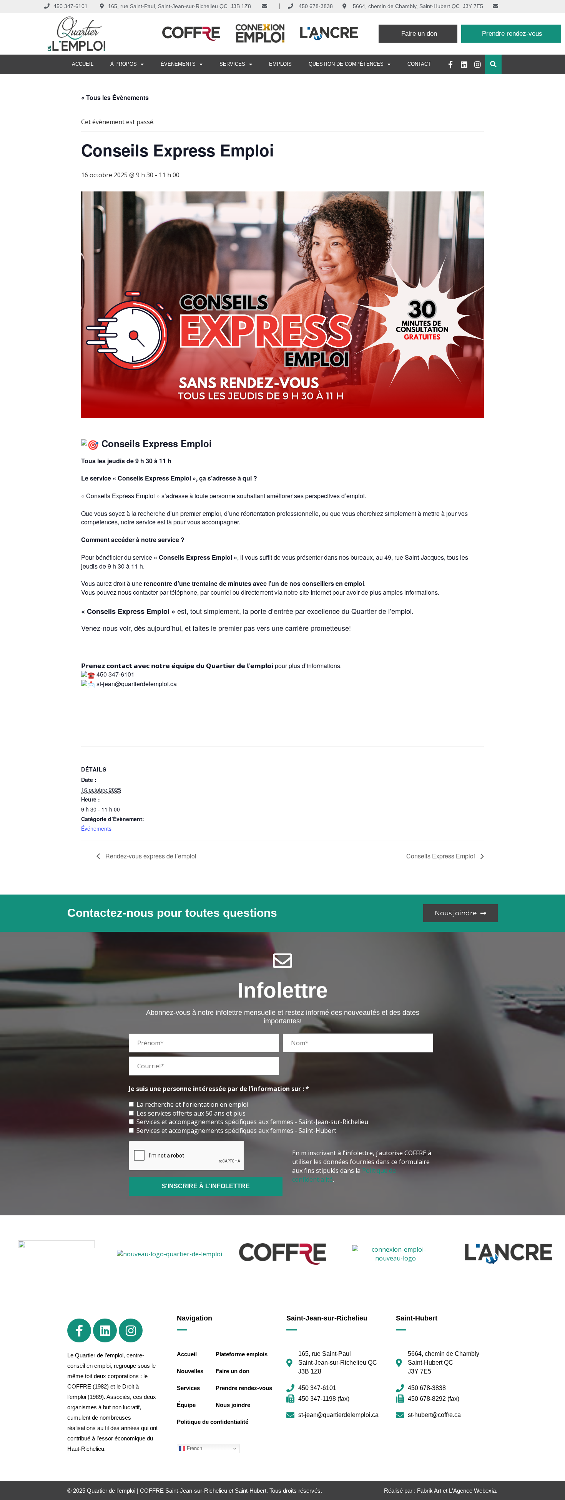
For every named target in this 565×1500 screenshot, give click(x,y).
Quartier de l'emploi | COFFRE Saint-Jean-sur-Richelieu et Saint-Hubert (176, 1490)
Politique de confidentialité (212, 1422)
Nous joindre (233, 1405)
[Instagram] (477, 64)
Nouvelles (190, 1371)
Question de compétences (346, 64)
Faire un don (232, 1371)
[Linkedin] (464, 64)
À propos (123, 64)
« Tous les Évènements (115, 97)
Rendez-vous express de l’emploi (150, 855)
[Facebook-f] (450, 64)
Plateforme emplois (242, 1354)
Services (232, 64)
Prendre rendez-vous (244, 1388)
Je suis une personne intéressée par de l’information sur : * (219, 1089)
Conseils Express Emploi (441, 855)
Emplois (280, 64)
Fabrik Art (429, 1490)
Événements (178, 64)
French (193, 1448)
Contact (419, 64)
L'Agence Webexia (472, 1490)
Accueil (82, 64)
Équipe (186, 1405)
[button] (493, 64)
